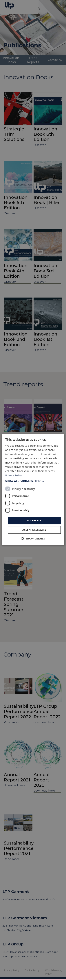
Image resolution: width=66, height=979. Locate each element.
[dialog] (33, 489)
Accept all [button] (34, 520)
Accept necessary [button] (34, 529)
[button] (33, 481)
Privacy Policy (13, 475)
